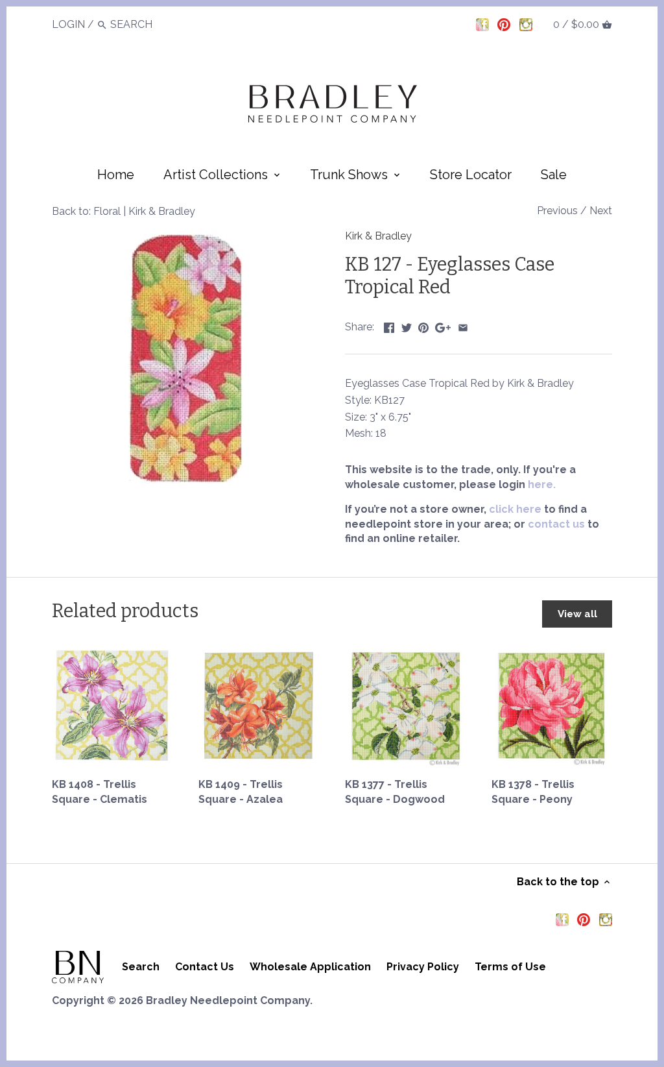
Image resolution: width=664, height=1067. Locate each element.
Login (68, 24)
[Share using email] (463, 325)
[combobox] (146, 24)
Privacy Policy (422, 967)
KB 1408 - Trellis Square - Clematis (99, 791)
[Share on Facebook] (389, 325)
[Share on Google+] (443, 325)
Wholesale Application (310, 967)
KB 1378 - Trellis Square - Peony (533, 791)
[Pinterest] (503, 24)
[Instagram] (525, 24)
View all (577, 614)
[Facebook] (482, 24)
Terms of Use (510, 967)
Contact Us (204, 967)
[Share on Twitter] (406, 325)
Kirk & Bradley (378, 236)
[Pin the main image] (423, 325)
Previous (557, 210)
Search (141, 967)
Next (600, 210)
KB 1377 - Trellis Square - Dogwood (395, 791)
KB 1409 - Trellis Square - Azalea (240, 791)
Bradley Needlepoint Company (228, 1000)
